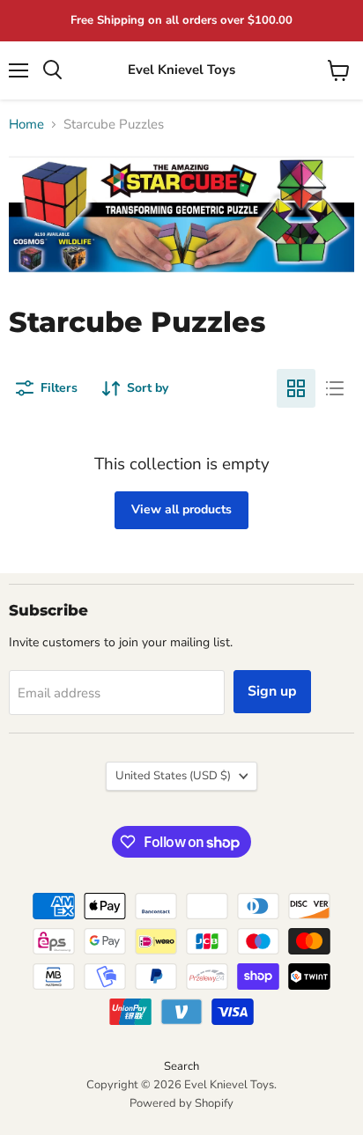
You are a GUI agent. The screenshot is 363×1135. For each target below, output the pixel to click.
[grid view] (296, 388)
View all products (181, 509)
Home (26, 124)
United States (173, 776)
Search (181, 1066)
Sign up (272, 691)
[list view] (334, 388)
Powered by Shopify (181, 1103)
